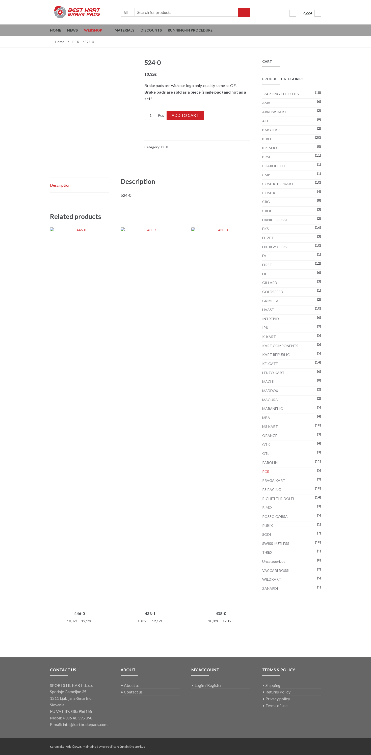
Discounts (151, 30)
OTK (266, 444)
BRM (266, 157)
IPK (265, 327)
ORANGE (269, 435)
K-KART (269, 336)
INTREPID (270, 319)
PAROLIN (270, 462)
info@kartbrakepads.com (85, 724)
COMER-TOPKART (278, 184)
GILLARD (269, 283)
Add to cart (185, 115)
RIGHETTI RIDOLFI (278, 498)
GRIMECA (270, 301)
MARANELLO (272, 408)
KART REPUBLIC (276, 354)
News (72, 30)
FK (264, 274)
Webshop (93, 30)
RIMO (267, 507)
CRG (266, 202)
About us (132, 685)
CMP (266, 175)
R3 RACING (271, 489)
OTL (265, 453)
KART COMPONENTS (280, 346)
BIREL (267, 139)
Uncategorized (273, 561)
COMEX (268, 193)
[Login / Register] (292, 13)
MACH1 (268, 381)
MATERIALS (124, 30)
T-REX (267, 552)
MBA (266, 417)
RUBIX (267, 525)
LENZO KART (273, 373)
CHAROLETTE (274, 166)
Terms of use (276, 705)
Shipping (273, 685)
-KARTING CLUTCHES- (281, 94)
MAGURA (270, 400)
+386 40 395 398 (77, 717)
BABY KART (272, 130)
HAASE (268, 309)
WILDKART (271, 579)
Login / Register (208, 685)
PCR (75, 42)
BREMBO (269, 148)
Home (55, 30)
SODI (266, 534)
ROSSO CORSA (275, 516)
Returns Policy (278, 691)
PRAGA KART (273, 480)
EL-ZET (268, 238)
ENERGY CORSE (275, 247)
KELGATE (270, 363)
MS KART (270, 426)
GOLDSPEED (272, 292)
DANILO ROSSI (274, 220)
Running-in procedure (190, 30)
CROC (267, 211)
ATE (265, 121)
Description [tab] (60, 185)
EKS (265, 229)
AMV (266, 103)
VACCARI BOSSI (275, 570)
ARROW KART (274, 112)
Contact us (133, 691)
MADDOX (270, 390)
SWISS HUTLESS (275, 543)
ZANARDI (270, 588)
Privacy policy (278, 698)
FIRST (267, 265)
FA (264, 256)
